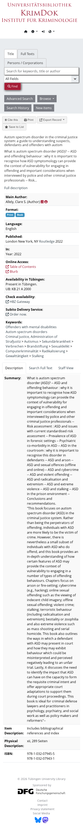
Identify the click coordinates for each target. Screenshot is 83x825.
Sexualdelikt (60, 346)
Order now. (18, 314)
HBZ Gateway (19, 301)
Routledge (47, 241)
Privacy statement (42, 809)
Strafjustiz (13, 341)
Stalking (38, 356)
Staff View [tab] (65, 368)
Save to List (16, 126)
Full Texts (27, 54)
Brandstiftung (37, 346)
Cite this (12, 119)
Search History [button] (18, 108)
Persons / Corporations (25, 63)
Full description (16, 188)
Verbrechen (15, 346)
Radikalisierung (53, 351)
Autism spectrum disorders (26, 332)
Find (14, 86)
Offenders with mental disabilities (31, 327)
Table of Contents (22, 266)
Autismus (31, 341)
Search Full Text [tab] (40, 368)
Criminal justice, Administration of (31, 336)
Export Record (52, 119)
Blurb (13, 271)
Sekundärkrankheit (56, 341)
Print (30, 119)
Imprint (42, 805)
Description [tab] (14, 368)
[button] (34, 31)
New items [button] (44, 108)
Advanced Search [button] (20, 98)
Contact (42, 800)
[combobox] (41, 71)
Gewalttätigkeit (17, 356)
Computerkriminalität (22, 351)
